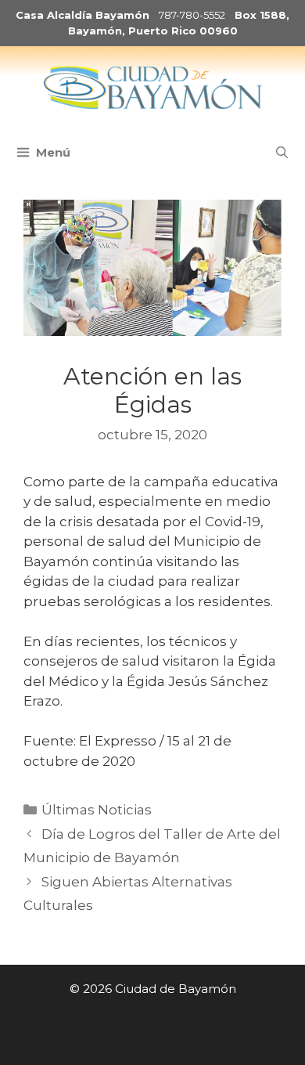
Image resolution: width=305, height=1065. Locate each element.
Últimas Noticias (96, 810)
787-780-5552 (192, 15)
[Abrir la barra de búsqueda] (282, 152)
